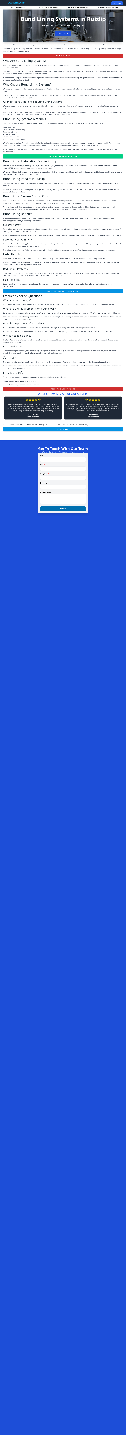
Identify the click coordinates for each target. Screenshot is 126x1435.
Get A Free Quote (63, 429)
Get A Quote (63, 33)
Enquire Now (63, 435)
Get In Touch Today (63, 56)
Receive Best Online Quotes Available (63, 156)
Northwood (13, 385)
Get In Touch (117, 3)
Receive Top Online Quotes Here (63, 389)
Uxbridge (21, 385)
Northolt (29, 385)
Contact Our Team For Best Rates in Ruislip (63, 291)
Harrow (36, 385)
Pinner (5, 385)
